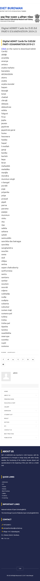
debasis (4, 104)
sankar (4, 280)
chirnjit (4, 100)
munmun (5, 215)
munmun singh (8, 179)
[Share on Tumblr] (18, 359)
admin (15, 373)
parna (4, 205)
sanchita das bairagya (11, 241)
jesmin (4, 123)
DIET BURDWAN (11, 8)
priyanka (5, 192)
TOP (20, 568)
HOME (6, 391)
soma (3, 254)
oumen (5, 284)
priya (3, 195)
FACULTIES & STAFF (9, 403)
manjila (4, 172)
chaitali (4, 97)
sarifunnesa (6, 271)
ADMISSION (7, 410)
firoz (3, 117)
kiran (3, 163)
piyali (3, 202)
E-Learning (5, 497)
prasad (4, 199)
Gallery (4, 493)
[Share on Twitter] (8, 359)
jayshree (5, 126)
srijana (4, 290)
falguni (4, 113)
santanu (5, 277)
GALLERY (6, 406)
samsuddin (6, 238)
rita (3, 222)
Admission (5, 482)
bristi (3, 94)
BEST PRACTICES (9, 433)
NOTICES (6, 422)
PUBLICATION (8, 437)
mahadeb (5, 166)
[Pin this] (28, 359)
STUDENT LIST (8, 414)
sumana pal (6, 313)
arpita (4, 81)
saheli (4, 235)
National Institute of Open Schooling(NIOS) (13, 509)
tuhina (4, 317)
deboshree (6, 107)
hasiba (4, 140)
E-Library (4, 495)
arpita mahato (7, 68)
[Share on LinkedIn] (13, 359)
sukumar (5, 307)
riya (3, 225)
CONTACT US (8, 430)
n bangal (5, 182)
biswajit (4, 91)
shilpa (4, 261)
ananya (4, 61)
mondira (5, 176)
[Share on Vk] (33, 359)
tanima (4, 330)
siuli (3, 258)
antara (4, 64)
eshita (4, 110)
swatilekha (6, 333)
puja (3, 189)
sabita (4, 228)
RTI (5, 426)
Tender (4, 486)
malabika (5, 169)
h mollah (5, 146)
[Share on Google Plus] (23, 359)
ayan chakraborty (10, 267)
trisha (4, 320)
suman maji (6, 310)
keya (3, 159)
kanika (4, 153)
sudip (3, 297)
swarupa (5, 336)
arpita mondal (7, 84)
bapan (4, 87)
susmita (4, 340)
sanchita (5, 244)
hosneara (5, 136)
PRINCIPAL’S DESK (9, 399)
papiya (4, 212)
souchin (4, 251)
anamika (5, 58)
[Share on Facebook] (3, 359)
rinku (3, 218)
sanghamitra (7, 248)
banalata (5, 71)
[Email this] (3, 364)
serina (4, 264)
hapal (4, 143)
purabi (4, 185)
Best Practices (6, 491)
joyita (3, 120)
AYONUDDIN (7, 74)
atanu (4, 77)
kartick (4, 156)
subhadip (5, 294)
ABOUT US (7, 395)
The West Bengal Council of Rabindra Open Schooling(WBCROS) (20, 513)
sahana (4, 231)
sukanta (5, 303)
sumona (5, 346)
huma (4, 133)
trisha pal (5, 323)
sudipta (4, 300)
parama (4, 208)
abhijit (4, 54)
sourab (4, 287)
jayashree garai (8, 130)
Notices (4, 488)
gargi (3, 149)
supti (3, 343)
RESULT (6, 418)
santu (4, 274)
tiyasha (4, 326)
